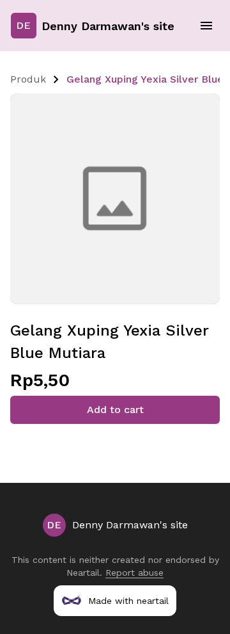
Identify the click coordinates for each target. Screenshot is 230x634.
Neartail (83, 572)
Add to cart (115, 409)
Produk (28, 79)
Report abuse (134, 572)
